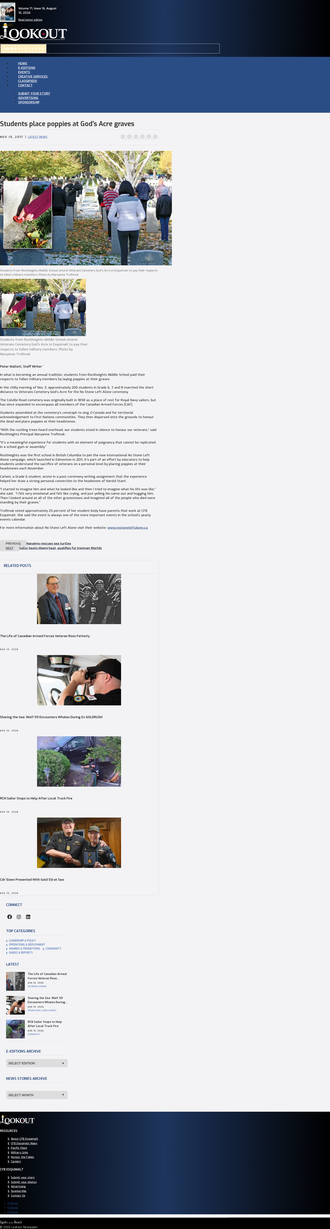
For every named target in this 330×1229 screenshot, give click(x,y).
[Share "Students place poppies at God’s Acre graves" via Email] (149, 138)
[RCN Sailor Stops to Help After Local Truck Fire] (79, 785)
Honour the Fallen (22, 1157)
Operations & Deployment (27, 944)
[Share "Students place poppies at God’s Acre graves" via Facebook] (123, 138)
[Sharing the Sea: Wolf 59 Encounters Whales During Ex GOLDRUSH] (79, 704)
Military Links (19, 1152)
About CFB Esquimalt (24, 1139)
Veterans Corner (37, 986)
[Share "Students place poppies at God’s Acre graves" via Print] (155, 138)
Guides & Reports (21, 953)
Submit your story (34, 94)
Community (53, 949)
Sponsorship (29, 102)
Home (22, 63)
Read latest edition (30, 20)
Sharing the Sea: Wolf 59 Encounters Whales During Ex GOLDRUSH (51, 717)
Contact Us (18, 1196)
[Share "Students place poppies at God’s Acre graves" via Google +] (136, 138)
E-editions (26, 68)
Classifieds (27, 81)
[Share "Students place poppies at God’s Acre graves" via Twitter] (130, 138)
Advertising (28, 98)
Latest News (37, 137)
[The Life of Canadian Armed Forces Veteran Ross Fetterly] (79, 623)
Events (24, 72)
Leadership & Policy (22, 940)
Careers (16, 1161)
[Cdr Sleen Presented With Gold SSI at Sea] (79, 867)
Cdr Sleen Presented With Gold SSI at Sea (32, 880)
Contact (25, 85)
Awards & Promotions (24, 949)
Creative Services (33, 77)
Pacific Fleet (19, 1148)
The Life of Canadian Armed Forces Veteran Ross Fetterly (45, 636)
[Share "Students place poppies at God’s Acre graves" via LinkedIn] (143, 138)
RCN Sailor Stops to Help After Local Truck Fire (36, 798)
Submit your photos (24, 1182)
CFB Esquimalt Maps (24, 1143)
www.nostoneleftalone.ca (128, 528)
